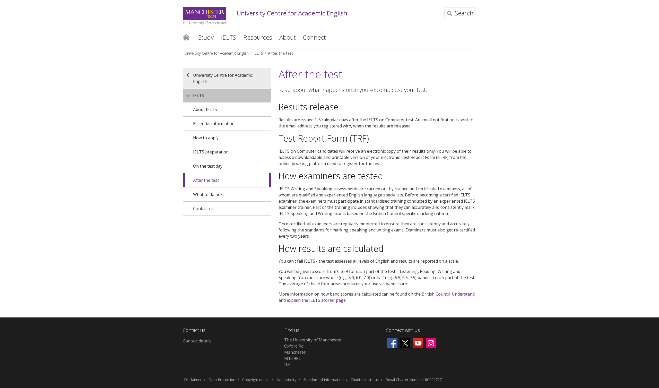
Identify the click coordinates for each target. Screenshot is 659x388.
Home (186, 37)
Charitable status (365, 379)
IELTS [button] (228, 37)
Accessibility (286, 379)
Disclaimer (193, 379)
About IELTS (205, 109)
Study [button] (206, 37)
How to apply (206, 138)
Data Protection (222, 379)
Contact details (197, 341)
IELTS (258, 53)
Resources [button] (257, 37)
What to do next (208, 194)
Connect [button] (314, 37)
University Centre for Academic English (292, 13)
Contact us (203, 208)
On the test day (207, 166)
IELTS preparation (211, 152)
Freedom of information (323, 379)
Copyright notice (256, 379)
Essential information (214, 123)
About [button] (287, 37)
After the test (280, 53)
